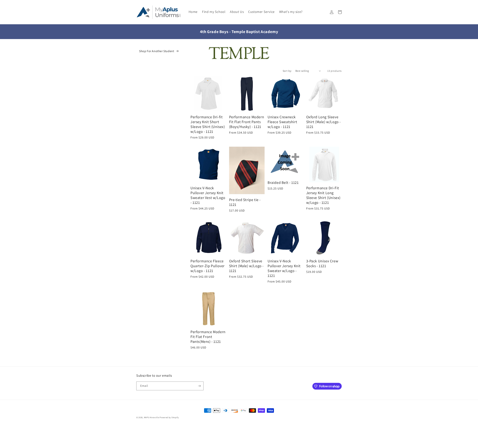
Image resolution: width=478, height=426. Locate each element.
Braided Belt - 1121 (283, 182)
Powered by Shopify (169, 417)
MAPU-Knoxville (151, 417)
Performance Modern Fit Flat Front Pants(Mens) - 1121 (208, 336)
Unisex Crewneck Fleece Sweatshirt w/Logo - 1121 (282, 122)
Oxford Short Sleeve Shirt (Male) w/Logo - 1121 (246, 266)
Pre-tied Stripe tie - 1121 (245, 202)
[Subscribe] (199, 386)
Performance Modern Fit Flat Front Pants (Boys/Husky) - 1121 (246, 122)
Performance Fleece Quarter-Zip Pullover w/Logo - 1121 (207, 266)
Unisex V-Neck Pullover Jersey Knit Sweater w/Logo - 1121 (284, 268)
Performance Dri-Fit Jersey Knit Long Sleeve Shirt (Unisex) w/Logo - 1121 (323, 195)
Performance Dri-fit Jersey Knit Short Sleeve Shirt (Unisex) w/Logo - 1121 (207, 124)
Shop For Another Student (156, 51)
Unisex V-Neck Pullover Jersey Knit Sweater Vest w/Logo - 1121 (207, 195)
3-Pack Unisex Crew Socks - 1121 (322, 263)
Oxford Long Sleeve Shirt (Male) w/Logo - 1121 (323, 122)
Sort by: (287, 70)
